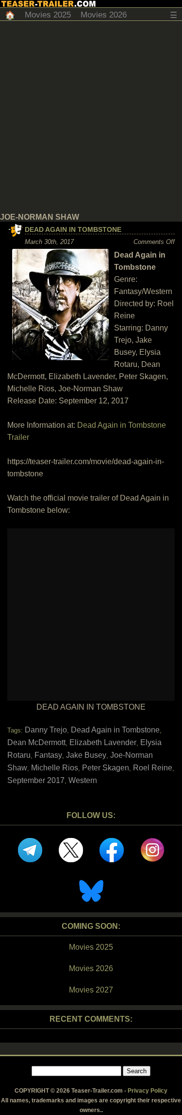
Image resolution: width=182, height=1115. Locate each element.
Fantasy (48, 755)
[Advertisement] (91, 117)
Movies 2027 (91, 990)
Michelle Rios (54, 768)
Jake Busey (86, 755)
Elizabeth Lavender (102, 742)
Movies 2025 (48, 14)
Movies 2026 (104, 14)
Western (82, 780)
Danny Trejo (46, 730)
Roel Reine (152, 768)
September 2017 (36, 780)
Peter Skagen (105, 768)
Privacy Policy (147, 1090)
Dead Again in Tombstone (73, 229)
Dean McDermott (36, 742)
